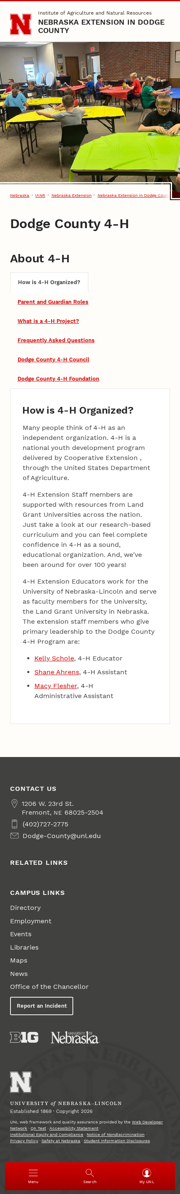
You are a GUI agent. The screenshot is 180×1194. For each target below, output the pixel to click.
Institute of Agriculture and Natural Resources (95, 13)
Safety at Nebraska (60, 1140)
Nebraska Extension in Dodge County (101, 26)
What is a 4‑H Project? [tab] (48, 321)
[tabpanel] (90, 556)
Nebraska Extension (71, 195)
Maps (18, 960)
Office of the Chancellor (49, 987)
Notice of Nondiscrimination (115, 1134)
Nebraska (19, 195)
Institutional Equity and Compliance (46, 1134)
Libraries (24, 947)
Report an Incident (42, 1006)
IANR (40, 195)
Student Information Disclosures (117, 1140)
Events (20, 934)
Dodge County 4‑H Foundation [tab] (58, 379)
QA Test (38, 1128)
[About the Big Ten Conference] (24, 1037)
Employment (30, 921)
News (19, 974)
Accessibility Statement (73, 1128)
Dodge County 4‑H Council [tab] (53, 359)
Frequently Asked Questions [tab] (56, 340)
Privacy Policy (24, 1140)
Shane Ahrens (56, 672)
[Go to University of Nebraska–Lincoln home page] (20, 24)
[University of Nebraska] (75, 1037)
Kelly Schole (54, 658)
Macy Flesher (55, 686)
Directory (25, 908)
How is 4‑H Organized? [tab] (49, 282)
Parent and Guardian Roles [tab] (53, 302)
